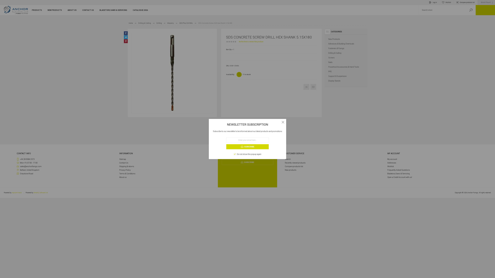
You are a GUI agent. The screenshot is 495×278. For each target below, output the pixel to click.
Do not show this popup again (249, 154)
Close (283, 122)
